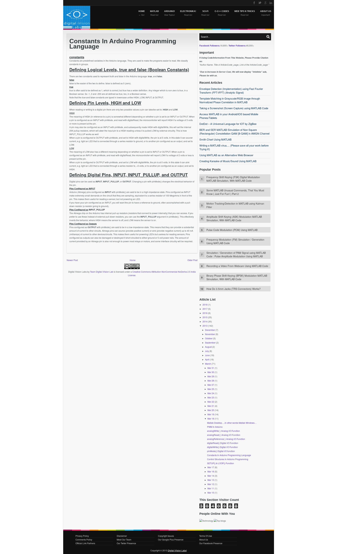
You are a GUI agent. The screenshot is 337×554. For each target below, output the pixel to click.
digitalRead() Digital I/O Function (222, 442)
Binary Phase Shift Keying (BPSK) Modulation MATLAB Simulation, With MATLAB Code (236, 277)
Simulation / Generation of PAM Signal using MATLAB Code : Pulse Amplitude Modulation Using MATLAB (236, 254)
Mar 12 (210, 484)
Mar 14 (210, 475)
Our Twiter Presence (126, 543)
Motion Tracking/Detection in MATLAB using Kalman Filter (235, 205)
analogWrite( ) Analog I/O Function (223, 430)
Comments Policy (83, 539)
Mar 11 (210, 488)
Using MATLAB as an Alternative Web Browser (226, 155)
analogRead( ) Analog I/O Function (223, 434)
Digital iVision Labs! (177, 550)
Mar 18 (210, 418)
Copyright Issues (166, 535)
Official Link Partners (85, 543)
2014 (205, 321)
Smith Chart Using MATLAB (215, 139)
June (207, 355)
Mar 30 (210, 372)
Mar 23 (210, 397)
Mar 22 (210, 401)
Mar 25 (210, 388)
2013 (205, 325)
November (210, 334)
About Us (203, 539)
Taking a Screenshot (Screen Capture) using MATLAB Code (233, 108)
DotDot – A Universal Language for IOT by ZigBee (227, 124)
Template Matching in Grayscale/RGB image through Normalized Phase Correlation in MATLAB (229, 100)
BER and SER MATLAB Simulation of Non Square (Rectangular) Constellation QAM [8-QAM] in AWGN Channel (234, 131)
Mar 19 (210, 414)
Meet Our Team (124, 539)
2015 (205, 317)
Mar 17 (210, 467)
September (210, 342)
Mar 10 (210, 492)
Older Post (192, 260)
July (207, 350)
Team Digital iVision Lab (101, 271)
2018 (205, 304)
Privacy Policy (82, 535)
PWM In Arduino (215, 426)
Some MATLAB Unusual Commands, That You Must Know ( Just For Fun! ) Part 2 (235, 192)
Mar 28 (210, 380)
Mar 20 (210, 410)
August (208, 346)
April (207, 359)
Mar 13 (210, 479)
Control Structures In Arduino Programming (227, 459)
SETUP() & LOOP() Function (220, 463)
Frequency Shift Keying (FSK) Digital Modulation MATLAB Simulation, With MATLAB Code (233, 178)
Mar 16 (210, 471)
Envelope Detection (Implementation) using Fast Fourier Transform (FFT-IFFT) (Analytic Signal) (231, 90)
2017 (205, 308)
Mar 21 (210, 405)
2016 (205, 312)
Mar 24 (210, 393)
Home (133, 260)
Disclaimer (122, 535)
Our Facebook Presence (210, 543)
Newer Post (72, 260)
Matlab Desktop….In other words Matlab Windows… (232, 422)
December (210, 329)
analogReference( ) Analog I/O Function (226, 438)
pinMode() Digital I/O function (221, 451)
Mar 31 (210, 367)
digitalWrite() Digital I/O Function (222, 446)
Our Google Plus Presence (170, 539)
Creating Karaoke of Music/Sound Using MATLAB (227, 161)
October (209, 338)
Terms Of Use (205, 535)
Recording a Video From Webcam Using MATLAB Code (237, 266)
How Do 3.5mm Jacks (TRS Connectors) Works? (233, 289)
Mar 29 (210, 376)
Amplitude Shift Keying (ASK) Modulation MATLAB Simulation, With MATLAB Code (234, 218)
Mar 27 (210, 384)
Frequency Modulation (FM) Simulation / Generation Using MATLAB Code (235, 241)
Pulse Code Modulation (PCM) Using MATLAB (231, 230)
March (208, 363)
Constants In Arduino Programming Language (229, 455)
